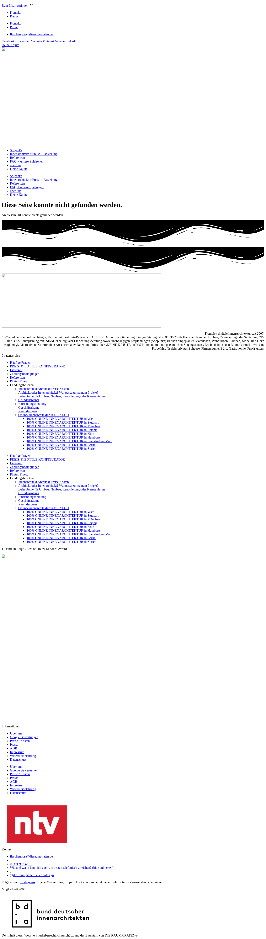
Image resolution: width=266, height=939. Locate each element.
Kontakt (15, 12)
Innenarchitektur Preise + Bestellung (34, 154)
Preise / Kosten (20, 741)
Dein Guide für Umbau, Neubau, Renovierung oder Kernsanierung (62, 396)
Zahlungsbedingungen (24, 374)
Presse (14, 16)
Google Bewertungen (24, 737)
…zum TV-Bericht (14, 800)
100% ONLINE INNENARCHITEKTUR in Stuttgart (63, 422)
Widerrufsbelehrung (23, 756)
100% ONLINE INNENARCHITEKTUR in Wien (60, 418)
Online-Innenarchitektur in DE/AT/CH (43, 415)
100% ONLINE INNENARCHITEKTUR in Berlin (61, 445)
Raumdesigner (27, 411)
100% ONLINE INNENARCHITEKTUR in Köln (60, 433)
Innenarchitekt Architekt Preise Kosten (43, 389)
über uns (15, 165)
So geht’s (16, 150)
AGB (13, 748)
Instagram (27, 882)
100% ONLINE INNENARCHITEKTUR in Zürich (61, 448)
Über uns (16, 733)
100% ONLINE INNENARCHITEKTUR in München (63, 426)
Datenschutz (18, 759)
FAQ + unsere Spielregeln (27, 161)
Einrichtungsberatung (32, 403)
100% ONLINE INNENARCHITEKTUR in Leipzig (62, 430)
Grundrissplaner (28, 400)
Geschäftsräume (28, 407)
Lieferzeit (16, 370)
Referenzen (17, 157)
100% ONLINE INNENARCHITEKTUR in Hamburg (63, 437)
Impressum (17, 752)
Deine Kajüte (18, 169)
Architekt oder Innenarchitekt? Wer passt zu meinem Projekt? (58, 392)
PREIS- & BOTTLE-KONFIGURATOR (37, 366)
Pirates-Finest (19, 381)
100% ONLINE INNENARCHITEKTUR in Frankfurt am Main (69, 441)
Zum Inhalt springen (15, 5)
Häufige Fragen (20, 362)
